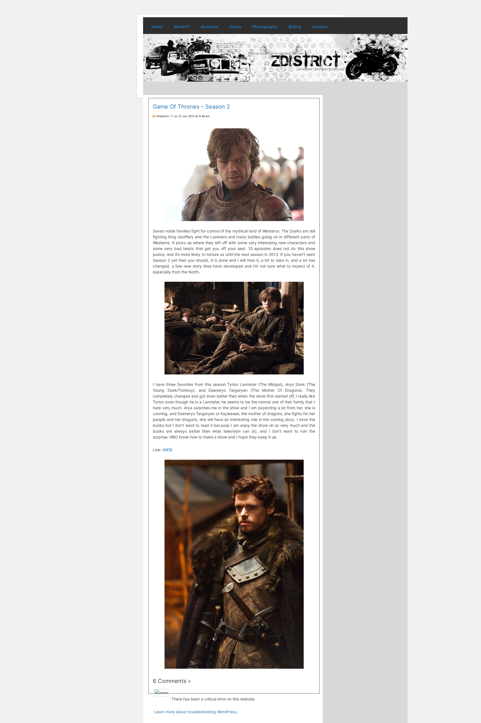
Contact (319, 26)
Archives (209, 26)
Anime (235, 26)
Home (157, 26)
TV (171, 116)
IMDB (167, 449)
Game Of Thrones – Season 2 (191, 106)
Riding (295, 26)
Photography (265, 26)
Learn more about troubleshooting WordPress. (196, 711)
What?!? (182, 26)
